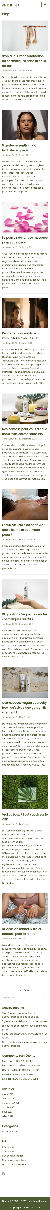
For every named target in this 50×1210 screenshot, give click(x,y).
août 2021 (7, 1111)
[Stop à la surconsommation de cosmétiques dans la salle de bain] (25, 50)
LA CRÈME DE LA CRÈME (27, 1065)
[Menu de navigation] (44, 4)
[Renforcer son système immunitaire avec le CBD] (25, 327)
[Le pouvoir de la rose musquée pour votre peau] (25, 231)
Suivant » (28, 990)
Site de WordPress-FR (14, 1164)
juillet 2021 (7, 1116)
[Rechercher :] (25, 997)
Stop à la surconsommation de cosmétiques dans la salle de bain (24, 61)
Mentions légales (38, 1201)
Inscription (8, 1147)
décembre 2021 (10, 1103)
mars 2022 (7, 1094)
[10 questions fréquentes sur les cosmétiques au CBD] (25, 608)
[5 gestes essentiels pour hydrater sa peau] (25, 139)
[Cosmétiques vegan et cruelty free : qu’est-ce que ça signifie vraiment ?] (25, 696)
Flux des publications (13, 1155)
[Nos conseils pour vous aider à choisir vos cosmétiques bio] (25, 423)
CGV (23, 1201)
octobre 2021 (9, 1107)
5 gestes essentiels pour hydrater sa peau (25, 1021)
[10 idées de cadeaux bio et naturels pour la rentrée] (25, 923)
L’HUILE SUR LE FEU (24, 1061)
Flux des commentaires (15, 1160)
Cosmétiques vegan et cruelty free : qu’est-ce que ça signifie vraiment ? (24, 707)
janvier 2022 (8, 1098)
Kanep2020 (11, 70)
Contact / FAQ (10, 1201)
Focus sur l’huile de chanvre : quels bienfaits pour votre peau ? (23, 530)
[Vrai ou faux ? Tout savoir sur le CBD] (25, 808)
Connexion (8, 1151)
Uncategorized (10, 1131)
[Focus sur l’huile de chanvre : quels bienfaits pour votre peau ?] (25, 519)
